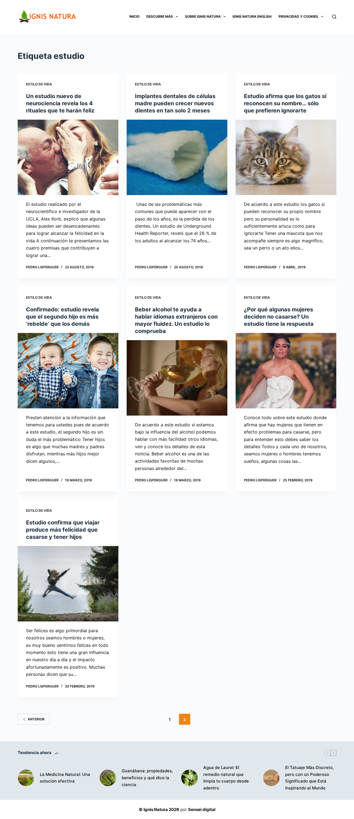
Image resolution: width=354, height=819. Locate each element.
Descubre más (159, 16)
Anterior (36, 719)
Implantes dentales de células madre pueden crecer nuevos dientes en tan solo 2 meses (175, 103)
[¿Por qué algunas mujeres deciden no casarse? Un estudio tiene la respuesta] (286, 370)
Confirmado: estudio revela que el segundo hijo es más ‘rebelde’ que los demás (62, 316)
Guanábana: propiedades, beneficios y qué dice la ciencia (147, 777)
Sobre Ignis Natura (203, 16)
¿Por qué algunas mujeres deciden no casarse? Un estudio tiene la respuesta (279, 316)
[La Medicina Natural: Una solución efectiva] (26, 778)
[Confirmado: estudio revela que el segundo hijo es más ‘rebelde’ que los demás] (68, 370)
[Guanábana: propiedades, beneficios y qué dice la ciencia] (108, 778)
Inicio (134, 16)
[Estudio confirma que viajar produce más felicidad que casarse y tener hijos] (68, 583)
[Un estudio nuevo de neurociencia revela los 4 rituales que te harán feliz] (68, 157)
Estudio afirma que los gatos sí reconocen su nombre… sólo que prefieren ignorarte (285, 103)
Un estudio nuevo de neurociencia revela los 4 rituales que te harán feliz (60, 103)
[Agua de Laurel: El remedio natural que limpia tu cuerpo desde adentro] (189, 778)
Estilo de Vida (39, 84)
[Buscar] (334, 17)
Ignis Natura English (252, 16)
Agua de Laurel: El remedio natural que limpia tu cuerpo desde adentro (226, 778)
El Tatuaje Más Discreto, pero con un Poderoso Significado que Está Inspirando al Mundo (309, 778)
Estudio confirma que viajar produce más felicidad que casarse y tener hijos (63, 529)
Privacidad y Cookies (298, 16)
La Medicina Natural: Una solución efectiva (65, 778)
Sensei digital (201, 809)
